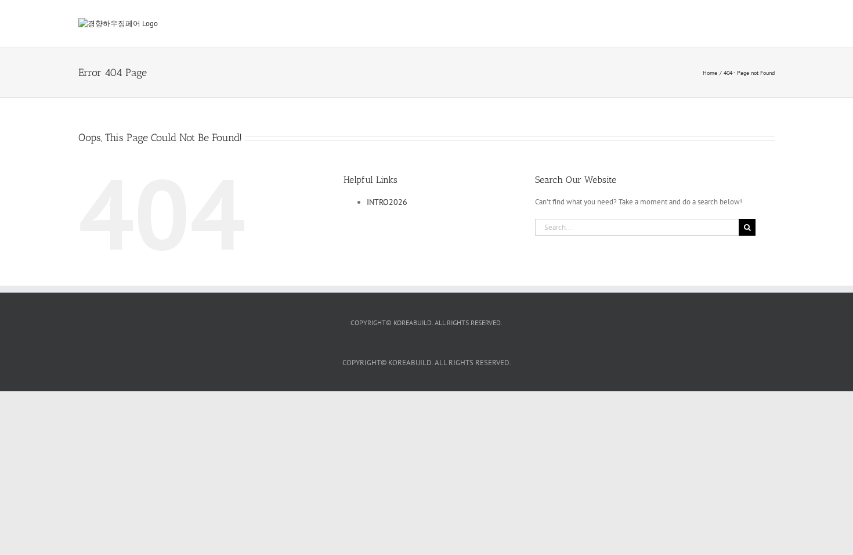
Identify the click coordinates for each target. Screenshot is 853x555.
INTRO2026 (387, 202)
